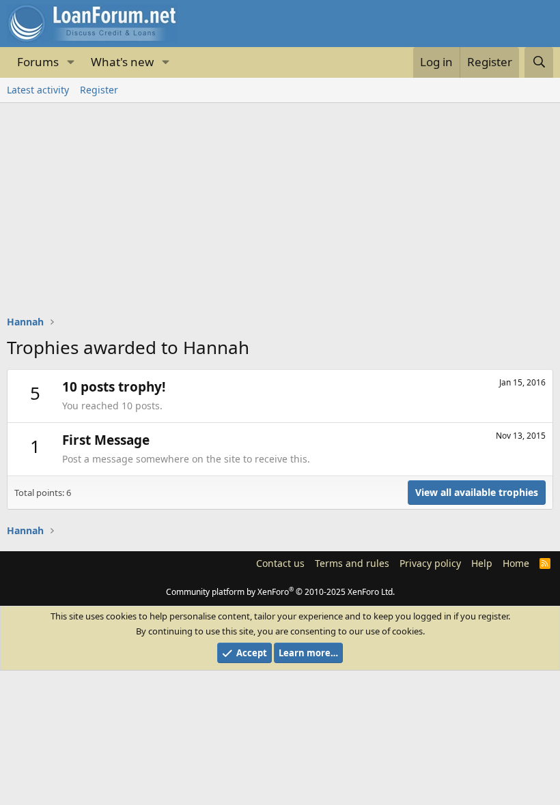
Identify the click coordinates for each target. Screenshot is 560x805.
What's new (122, 62)
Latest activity (38, 89)
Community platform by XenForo (280, 592)
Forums (38, 62)
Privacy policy (430, 563)
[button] (70, 62)
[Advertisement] (280, 205)
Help (481, 563)
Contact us (280, 563)
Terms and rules (352, 563)
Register (99, 89)
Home (516, 563)
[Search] (538, 62)
